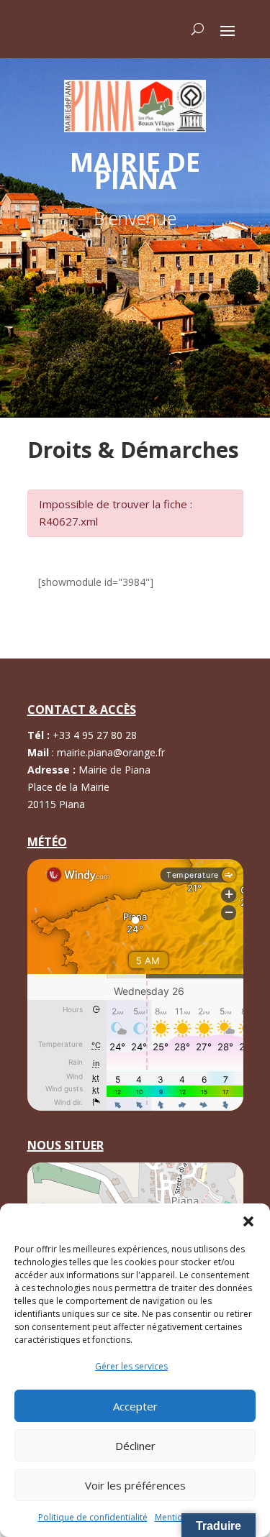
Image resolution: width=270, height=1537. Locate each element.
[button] (248, 1221)
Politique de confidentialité (93, 1517)
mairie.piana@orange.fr (111, 752)
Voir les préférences (135, 1485)
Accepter (135, 1406)
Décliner (135, 1446)
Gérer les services (131, 1366)
